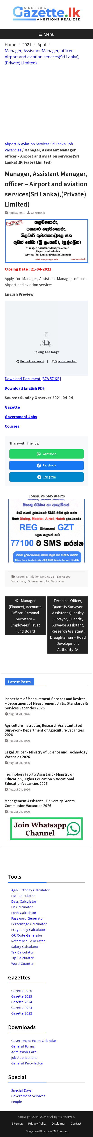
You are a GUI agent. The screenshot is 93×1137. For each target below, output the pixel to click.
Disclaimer (58, 1123)
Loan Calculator (24, 913)
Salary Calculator (25, 946)
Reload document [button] (32, 361)
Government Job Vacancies (46, 581)
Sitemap (17, 1123)
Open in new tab (65, 361)
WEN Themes (58, 1131)
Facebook (49, 465)
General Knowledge (27, 1063)
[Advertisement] (46, 100)
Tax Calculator (22, 952)
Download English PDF (25, 388)
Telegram (49, 477)
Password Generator (27, 918)
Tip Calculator (22, 958)
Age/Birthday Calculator (30, 890)
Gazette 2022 (21, 1013)
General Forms (23, 1046)
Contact (76, 1123)
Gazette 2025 (21, 996)
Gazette (12, 407)
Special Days (21, 1090)
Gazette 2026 (21, 991)
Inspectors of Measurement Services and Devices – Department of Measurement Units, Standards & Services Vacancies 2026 (46, 703)
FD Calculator (22, 907)
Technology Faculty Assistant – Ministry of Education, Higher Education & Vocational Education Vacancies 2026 (39, 779)
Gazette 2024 (21, 1002)
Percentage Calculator (29, 924)
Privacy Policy (37, 1123)
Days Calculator (24, 901)
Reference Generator (28, 941)
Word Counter (22, 963)
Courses (12, 426)
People (16, 1101)
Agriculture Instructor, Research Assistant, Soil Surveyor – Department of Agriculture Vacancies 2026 (44, 730)
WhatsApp (49, 454)
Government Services (28, 1096)
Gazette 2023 (21, 1007)
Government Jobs (21, 416)
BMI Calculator (23, 896)
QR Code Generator (27, 935)
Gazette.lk (38, 213)
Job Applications (24, 1057)
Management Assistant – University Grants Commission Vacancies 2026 (40, 803)
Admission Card (24, 1052)
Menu (49, 34)
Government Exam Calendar (33, 1040)
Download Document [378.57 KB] (33, 378)
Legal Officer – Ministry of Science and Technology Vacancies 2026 (46, 754)
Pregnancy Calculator (28, 929)
